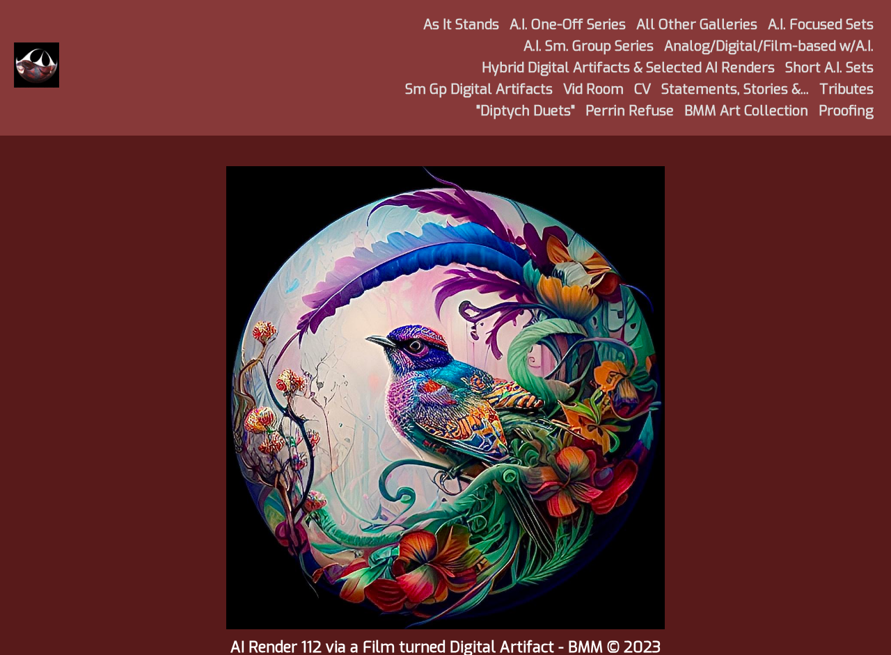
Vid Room (593, 89)
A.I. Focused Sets (821, 24)
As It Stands (461, 24)
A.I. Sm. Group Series (588, 46)
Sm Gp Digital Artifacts (479, 89)
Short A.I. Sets (829, 67)
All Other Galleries (696, 24)
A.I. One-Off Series (568, 24)
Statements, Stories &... (735, 89)
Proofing (846, 111)
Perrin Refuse (629, 111)
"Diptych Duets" (525, 111)
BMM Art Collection (746, 111)
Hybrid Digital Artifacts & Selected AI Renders (628, 67)
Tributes (846, 89)
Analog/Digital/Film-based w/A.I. (769, 46)
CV (642, 89)
